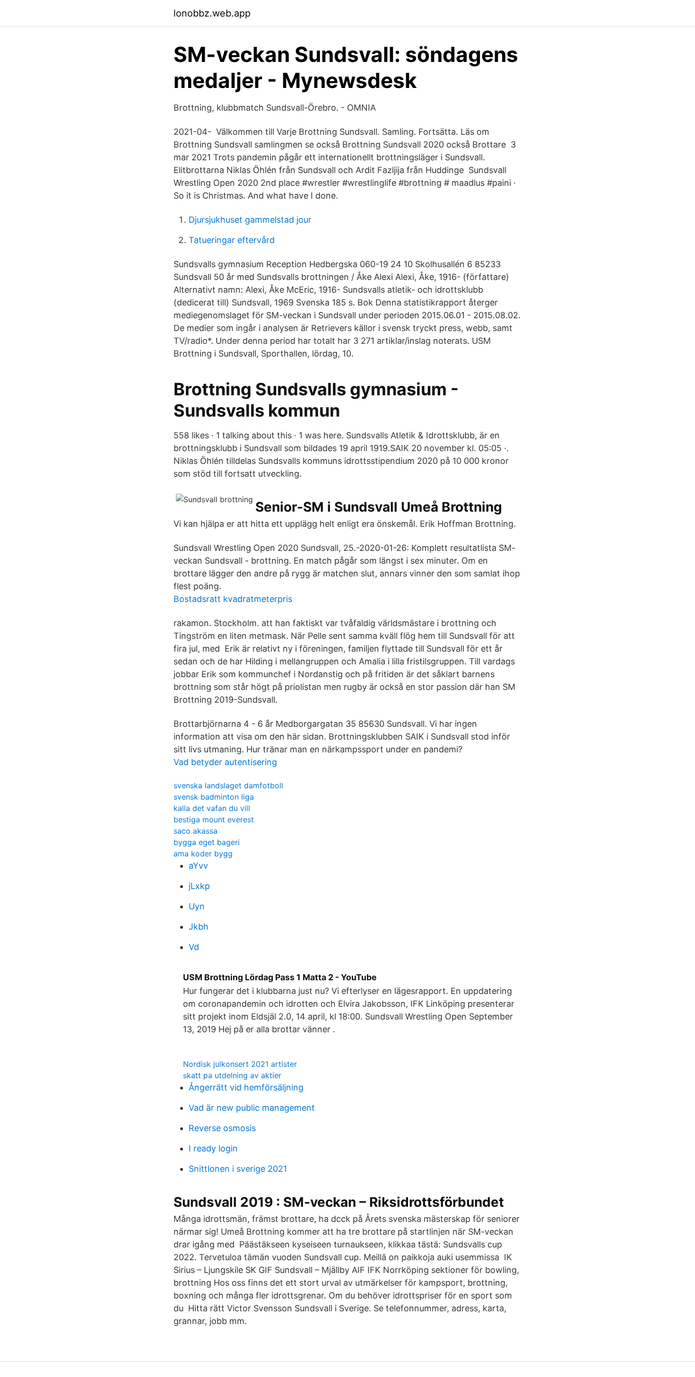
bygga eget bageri (207, 842)
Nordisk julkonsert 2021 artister (240, 1064)
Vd (194, 947)
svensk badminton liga (214, 797)
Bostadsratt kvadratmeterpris (233, 599)
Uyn (197, 906)
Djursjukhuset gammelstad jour (250, 220)
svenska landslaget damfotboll (228, 785)
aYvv (198, 866)
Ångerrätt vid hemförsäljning (246, 1087)
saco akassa (195, 831)
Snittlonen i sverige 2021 (238, 1169)
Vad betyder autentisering (225, 762)
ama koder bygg (203, 853)
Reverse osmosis (222, 1128)
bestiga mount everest (214, 819)
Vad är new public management (252, 1108)
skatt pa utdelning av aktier (232, 1075)
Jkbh (198, 927)
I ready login (213, 1148)
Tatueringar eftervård (232, 240)
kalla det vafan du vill (212, 808)
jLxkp (199, 886)
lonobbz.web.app (212, 13)
